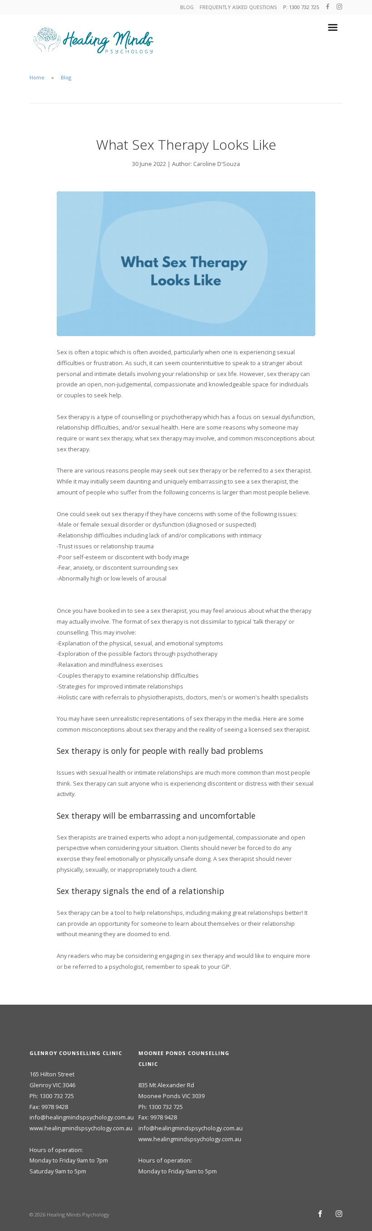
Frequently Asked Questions (238, 7)
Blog (187, 7)
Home (36, 77)
